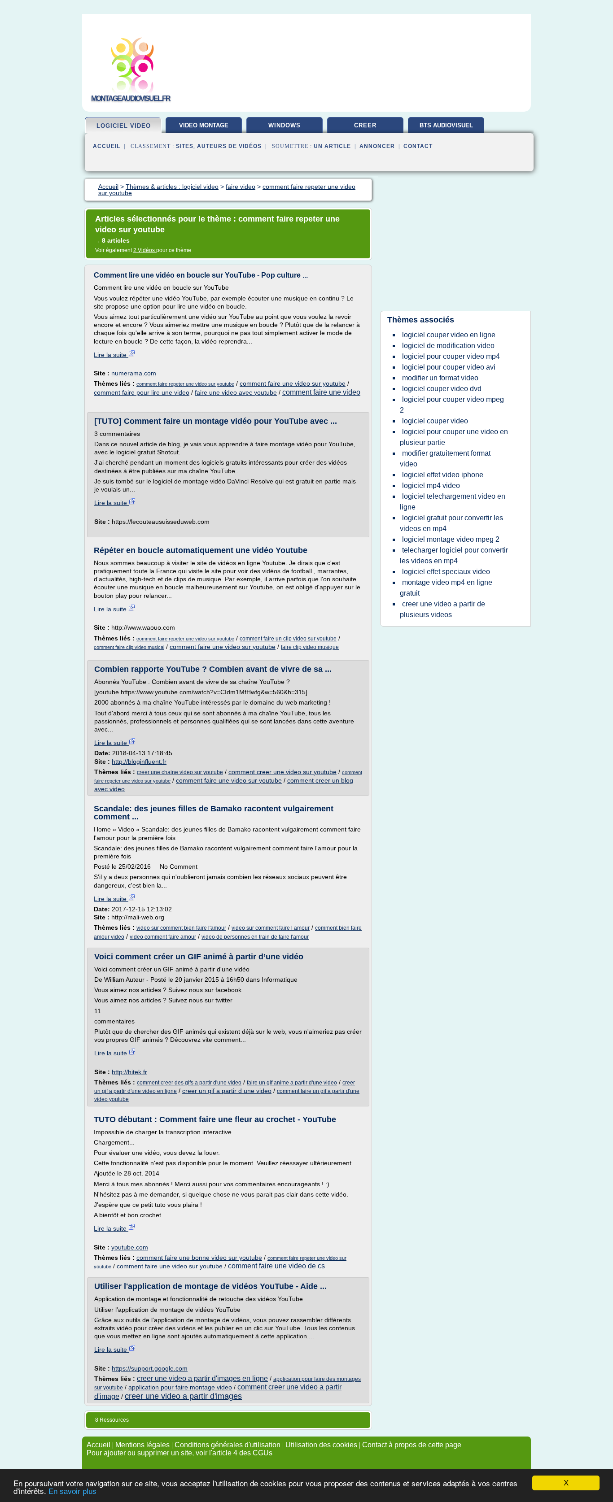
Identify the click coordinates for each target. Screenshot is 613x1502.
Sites (184, 146)
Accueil (106, 146)
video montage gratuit (203, 128)
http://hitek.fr (129, 1071)
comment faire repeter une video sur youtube (185, 384)
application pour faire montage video (180, 1387)
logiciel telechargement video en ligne (452, 501)
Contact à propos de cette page (411, 1445)
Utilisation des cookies (321, 1445)
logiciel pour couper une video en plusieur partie (454, 437)
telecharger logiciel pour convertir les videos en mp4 (454, 555)
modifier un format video (440, 378)
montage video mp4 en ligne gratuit (446, 588)
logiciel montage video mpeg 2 (450, 539)
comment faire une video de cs (276, 1266)
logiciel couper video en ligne (448, 335)
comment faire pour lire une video (141, 392)
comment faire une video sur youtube (293, 383)
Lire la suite (111, 354)
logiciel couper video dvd (442, 388)
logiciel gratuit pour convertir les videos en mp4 (451, 523)
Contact (418, 146)
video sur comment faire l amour (271, 928)
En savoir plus (72, 1491)
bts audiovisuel (446, 125)
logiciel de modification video (448, 345)
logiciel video (123, 125)
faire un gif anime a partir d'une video (292, 1083)
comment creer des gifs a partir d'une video (189, 1083)
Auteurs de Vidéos (229, 146)
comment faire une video (321, 392)
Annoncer (377, 146)
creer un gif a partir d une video (226, 1090)
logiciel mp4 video (431, 485)
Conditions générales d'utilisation (227, 1445)
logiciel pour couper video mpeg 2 (452, 405)
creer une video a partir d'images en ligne (202, 1378)
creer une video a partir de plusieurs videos (442, 609)
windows (284, 125)
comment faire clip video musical (129, 647)
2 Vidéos (144, 250)
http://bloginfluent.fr (139, 761)
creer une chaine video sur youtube (180, 772)
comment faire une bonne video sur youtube (199, 1257)
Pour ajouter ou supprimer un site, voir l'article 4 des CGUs (179, 1453)
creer (365, 125)
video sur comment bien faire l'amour (181, 928)
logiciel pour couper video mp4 (451, 356)
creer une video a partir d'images (183, 1396)
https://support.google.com (150, 1368)
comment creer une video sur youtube (282, 771)
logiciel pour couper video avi (448, 367)
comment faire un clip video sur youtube (288, 639)
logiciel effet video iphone (442, 475)
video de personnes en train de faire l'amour (255, 937)
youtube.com (129, 1247)
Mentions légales (142, 1445)
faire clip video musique (310, 647)
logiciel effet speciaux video (446, 571)
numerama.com (133, 373)
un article (332, 146)
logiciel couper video (435, 421)
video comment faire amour (163, 937)
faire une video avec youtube (236, 392)
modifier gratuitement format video (445, 458)
